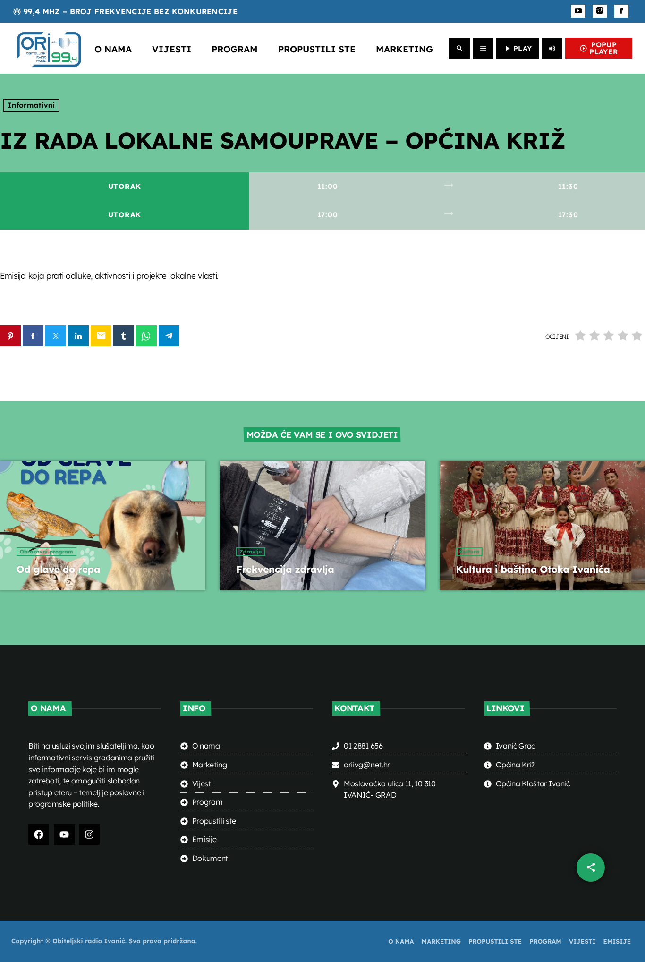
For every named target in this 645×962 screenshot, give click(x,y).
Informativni (31, 105)
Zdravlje (250, 551)
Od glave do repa (58, 569)
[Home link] (49, 48)
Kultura (469, 551)
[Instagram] (600, 11)
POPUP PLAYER (598, 48)
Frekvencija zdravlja (285, 569)
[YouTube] (578, 11)
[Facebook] (621, 11)
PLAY (517, 48)
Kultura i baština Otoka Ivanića (533, 569)
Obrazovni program (46, 551)
